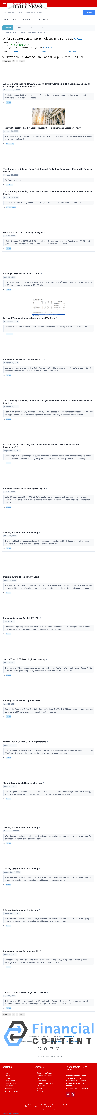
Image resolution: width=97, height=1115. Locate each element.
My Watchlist (26, 19)
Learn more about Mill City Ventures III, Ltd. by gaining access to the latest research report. (43, 202)
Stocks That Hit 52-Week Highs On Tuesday (25, 992)
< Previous (7, 61)
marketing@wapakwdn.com (77, 1088)
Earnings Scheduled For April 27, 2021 (22, 700)
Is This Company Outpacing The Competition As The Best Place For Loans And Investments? (41, 445)
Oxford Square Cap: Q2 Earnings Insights (24, 232)
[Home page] (27, 5)
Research (72, 51)
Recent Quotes (9, 19)
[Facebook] (45, 1049)
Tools (41, 28)
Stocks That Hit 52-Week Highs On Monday (25, 659)
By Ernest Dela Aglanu (14, 180)
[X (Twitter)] (39, 1049)
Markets (8, 28)
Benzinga (8, 102)
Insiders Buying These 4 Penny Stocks (23, 577)
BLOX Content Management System (37, 1109)
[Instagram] (57, 1049)
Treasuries (41, 33)
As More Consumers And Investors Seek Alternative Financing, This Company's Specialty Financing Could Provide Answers (46, 85)
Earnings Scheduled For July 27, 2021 (22, 618)
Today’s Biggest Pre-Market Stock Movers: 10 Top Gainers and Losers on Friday (43, 127)
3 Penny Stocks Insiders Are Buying (21, 868)
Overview (7, 33)
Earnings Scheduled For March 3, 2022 (23, 951)
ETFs (30, 28)
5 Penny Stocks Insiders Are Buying (21, 532)
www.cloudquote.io (66, 1036)
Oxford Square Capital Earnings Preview (23, 783)
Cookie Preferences (49, 1107)
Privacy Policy (55, 1042)
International (31, 33)
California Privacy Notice (36, 1107)
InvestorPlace (9, 143)
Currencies (21, 33)
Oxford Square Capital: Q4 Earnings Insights (25, 741)
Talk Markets (9, 334)
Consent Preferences (10, 1113)
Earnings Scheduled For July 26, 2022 (22, 273)
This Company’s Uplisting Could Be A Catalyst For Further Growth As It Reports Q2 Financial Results (47, 170)
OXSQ (78, 38)
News (14, 33)
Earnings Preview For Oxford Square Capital (25, 488)
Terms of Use (69, 1105)
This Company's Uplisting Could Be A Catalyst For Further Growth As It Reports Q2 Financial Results (47, 401)
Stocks (19, 28)
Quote (17, 51)
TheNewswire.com (11, 207)
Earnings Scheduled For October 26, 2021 (24, 359)
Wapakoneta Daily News (37, 1105)
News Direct (9, 184)
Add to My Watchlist (50, 48)
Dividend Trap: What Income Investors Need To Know (30, 318)
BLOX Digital (53, 1109)
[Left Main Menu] (4, 4)
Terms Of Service (71, 1042)
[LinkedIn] (51, 1049)
